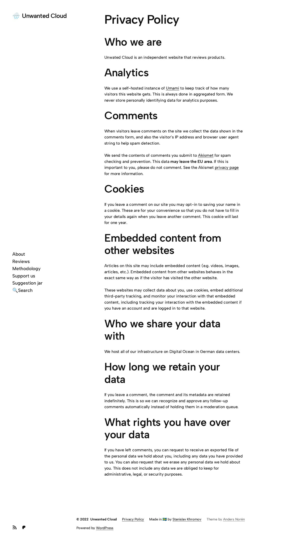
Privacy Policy (133, 519)
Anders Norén (234, 519)
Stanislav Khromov (186, 519)
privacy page (227, 167)
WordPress (104, 528)
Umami (172, 88)
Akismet (206, 155)
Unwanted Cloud (44, 15)
